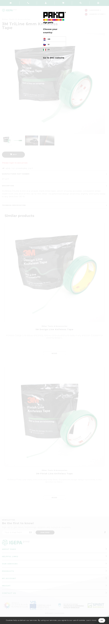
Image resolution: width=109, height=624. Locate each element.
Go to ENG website (53, 58)
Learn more (91, 620)
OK (101, 620)
